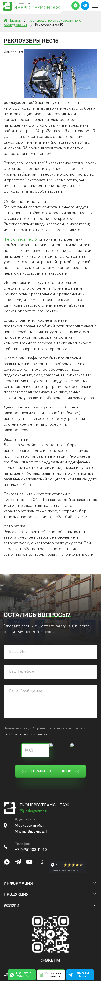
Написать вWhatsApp (23, 974)
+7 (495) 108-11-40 (31, 849)
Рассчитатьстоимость (53, 975)
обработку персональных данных (26, 734)
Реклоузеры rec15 (21, 239)
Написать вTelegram (82, 974)
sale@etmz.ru (37, 811)
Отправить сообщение (50, 771)
